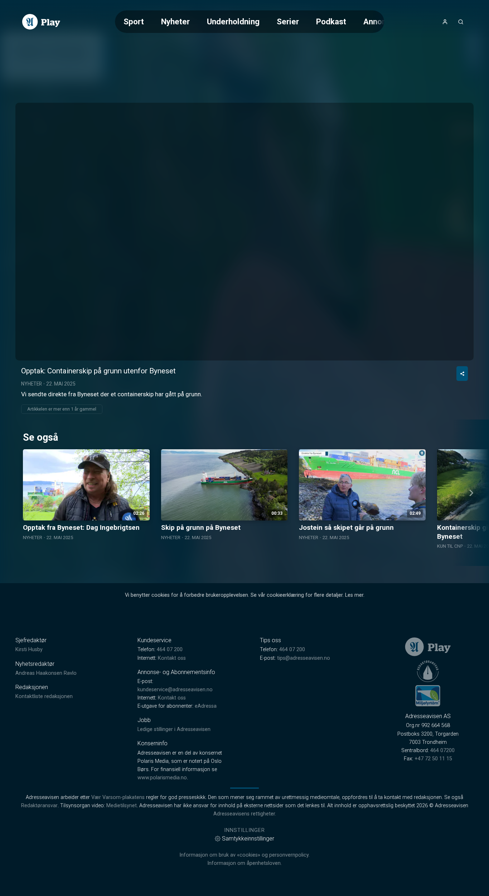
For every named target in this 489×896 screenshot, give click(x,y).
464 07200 (442, 750)
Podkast (331, 21)
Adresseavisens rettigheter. (244, 814)
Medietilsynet (121, 806)
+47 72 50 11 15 (433, 759)
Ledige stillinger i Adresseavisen (173, 729)
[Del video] (462, 373)
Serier (288, 21)
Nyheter (175, 21)
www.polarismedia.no (162, 778)
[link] (41, 22)
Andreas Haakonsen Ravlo (46, 673)
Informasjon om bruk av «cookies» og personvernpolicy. (244, 855)
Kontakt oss (172, 658)
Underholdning (233, 21)
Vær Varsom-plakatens (118, 797)
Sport (134, 21)
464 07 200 (170, 649)
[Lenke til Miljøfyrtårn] (428, 695)
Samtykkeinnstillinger (248, 838)
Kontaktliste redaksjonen (44, 696)
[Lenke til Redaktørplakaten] (428, 671)
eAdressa (206, 706)
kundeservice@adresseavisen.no (175, 690)
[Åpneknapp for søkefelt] (461, 22)
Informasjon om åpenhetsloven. (244, 863)
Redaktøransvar (39, 806)
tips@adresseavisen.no (303, 658)
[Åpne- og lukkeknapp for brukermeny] (445, 22)
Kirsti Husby (29, 649)
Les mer (354, 595)
